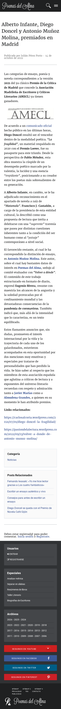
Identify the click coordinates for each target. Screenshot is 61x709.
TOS (26, 691)
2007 (37, 636)
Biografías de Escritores (18, 600)
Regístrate (42, 536)
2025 (16, 620)
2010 (16, 636)
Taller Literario (14, 595)
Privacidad (17, 691)
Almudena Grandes (17, 397)
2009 (23, 636)
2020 (30, 625)
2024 (23, 620)
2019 (37, 625)
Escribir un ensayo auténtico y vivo (26, 491)
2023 (9, 625)
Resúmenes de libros (17, 589)
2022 (16, 625)
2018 (44, 625)
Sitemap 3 (39, 689)
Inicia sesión (25, 536)
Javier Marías (23, 393)
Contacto (36, 691)
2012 (44, 630)
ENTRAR (14, 554)
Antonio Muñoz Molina (23, 258)
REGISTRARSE (17, 559)
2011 (9, 636)
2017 (9, 630)
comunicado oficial (39, 126)
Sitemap (15, 689)
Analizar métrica (15, 579)
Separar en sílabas (16, 584)
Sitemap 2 (27, 689)
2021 (23, 625)
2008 (30, 636)
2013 (37, 630)
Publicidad (16, 694)
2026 (9, 620)
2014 (30, 630)
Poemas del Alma (29, 268)
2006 (44, 636)
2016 (16, 630)
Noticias (11, 459)
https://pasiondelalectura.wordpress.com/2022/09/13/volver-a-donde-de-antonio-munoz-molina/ (30, 434)
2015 (23, 630)
